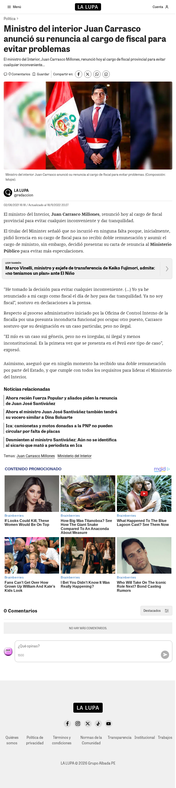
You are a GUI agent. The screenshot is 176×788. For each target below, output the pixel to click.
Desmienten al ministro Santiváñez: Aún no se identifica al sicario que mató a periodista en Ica (61, 442)
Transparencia (120, 737)
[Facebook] (67, 723)
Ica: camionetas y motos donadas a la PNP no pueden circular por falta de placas (59, 428)
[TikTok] (98, 723)
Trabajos (165, 737)
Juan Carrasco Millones (35, 456)
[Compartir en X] (87, 74)
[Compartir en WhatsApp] (97, 74)
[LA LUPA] (88, 7)
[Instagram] (77, 723)
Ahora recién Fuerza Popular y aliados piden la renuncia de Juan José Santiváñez (61, 400)
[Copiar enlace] (106, 74)
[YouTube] (108, 723)
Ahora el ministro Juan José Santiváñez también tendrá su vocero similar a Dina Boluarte (61, 414)
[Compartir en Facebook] (78, 74)
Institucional (145, 737)
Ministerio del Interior (74, 456)
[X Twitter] (88, 723)
